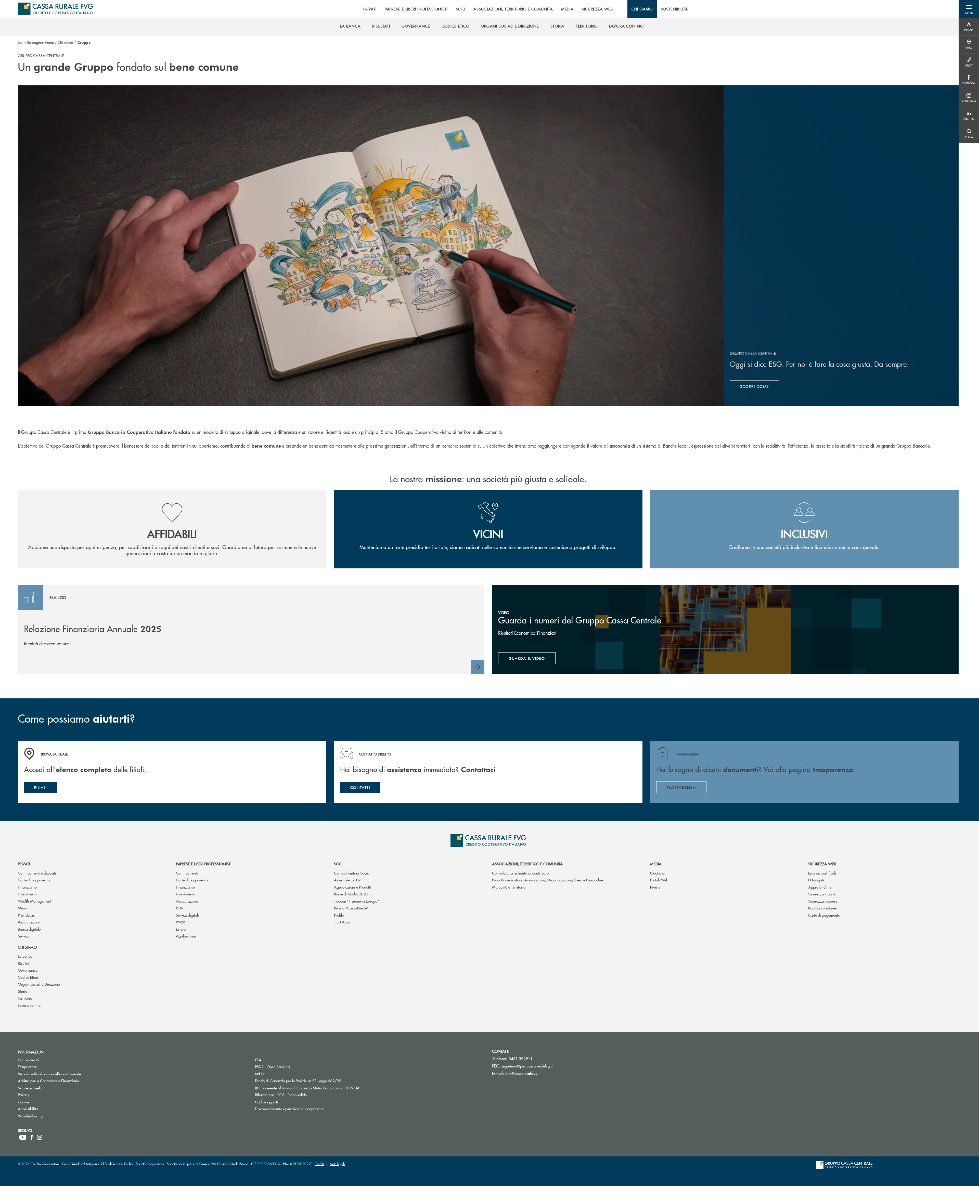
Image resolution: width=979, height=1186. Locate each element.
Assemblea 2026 (348, 879)
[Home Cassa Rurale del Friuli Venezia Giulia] (55, 9)
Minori (23, 907)
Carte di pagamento (34, 879)
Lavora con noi (30, 1005)
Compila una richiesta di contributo (520, 873)
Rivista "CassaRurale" (351, 907)
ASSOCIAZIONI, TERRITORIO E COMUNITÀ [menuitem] (513, 9)
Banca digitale (29, 929)
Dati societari (48, 1059)
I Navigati (816, 879)
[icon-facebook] (31, 1137)
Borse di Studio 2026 (351, 893)
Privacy (43, 1094)
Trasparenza (47, 1066)
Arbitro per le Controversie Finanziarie (68, 1080)
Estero (181, 929)
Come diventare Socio (351, 873)
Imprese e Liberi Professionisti (203, 863)
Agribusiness (186, 936)
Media (656, 863)
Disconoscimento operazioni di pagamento (308, 1108)
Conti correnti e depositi (37, 873)
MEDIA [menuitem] (567, 9)
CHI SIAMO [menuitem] (642, 9)
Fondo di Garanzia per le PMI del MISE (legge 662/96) (318, 1080)
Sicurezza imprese (822, 901)
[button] (969, 9)
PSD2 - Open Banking (291, 1066)
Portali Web (659, 879)
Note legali (337, 1163)
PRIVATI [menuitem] (370, 9)
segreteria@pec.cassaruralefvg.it (527, 1065)
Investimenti (27, 893)
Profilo (339, 915)
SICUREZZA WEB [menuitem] (597, 9)
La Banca (25, 956)
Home (49, 42)
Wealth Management (34, 901)
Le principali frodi (822, 873)
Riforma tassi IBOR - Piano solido (300, 1094)
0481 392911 (521, 1058)
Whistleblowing (49, 1115)
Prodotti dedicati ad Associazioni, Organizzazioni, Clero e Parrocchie (547, 879)
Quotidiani (658, 873)
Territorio (25, 998)
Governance (27, 970)
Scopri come (760, 387)
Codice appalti (286, 1101)
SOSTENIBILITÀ (674, 9)
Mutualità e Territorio (508, 887)
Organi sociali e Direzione (39, 984)
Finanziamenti (29, 887)
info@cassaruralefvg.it (522, 1073)
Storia (22, 991)
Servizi (23, 936)
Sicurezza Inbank (821, 893)
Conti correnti (187, 873)
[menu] (525, 9)
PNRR (180, 921)
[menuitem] (350, 26)
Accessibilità (47, 1108)
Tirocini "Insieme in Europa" (356, 901)
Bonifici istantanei (822, 907)
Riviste (655, 887)
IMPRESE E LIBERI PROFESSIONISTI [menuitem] (416, 9)
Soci (338, 863)
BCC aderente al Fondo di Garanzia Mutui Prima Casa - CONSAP (326, 1087)
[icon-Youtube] (23, 1137)
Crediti (319, 1163)
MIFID (279, 1073)
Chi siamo (65, 42)
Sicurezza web (822, 863)
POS (179, 907)
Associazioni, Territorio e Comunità (527, 863)
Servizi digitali (187, 915)
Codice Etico (28, 977)
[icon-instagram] (39, 1137)
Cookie (43, 1101)
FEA (277, 1059)
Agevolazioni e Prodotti (352, 887)
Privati (24, 863)
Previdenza (26, 915)
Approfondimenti (821, 887)
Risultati (24, 963)
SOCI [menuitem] (460, 9)
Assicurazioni (29, 921)
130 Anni (342, 921)
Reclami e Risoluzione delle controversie (68, 1073)
